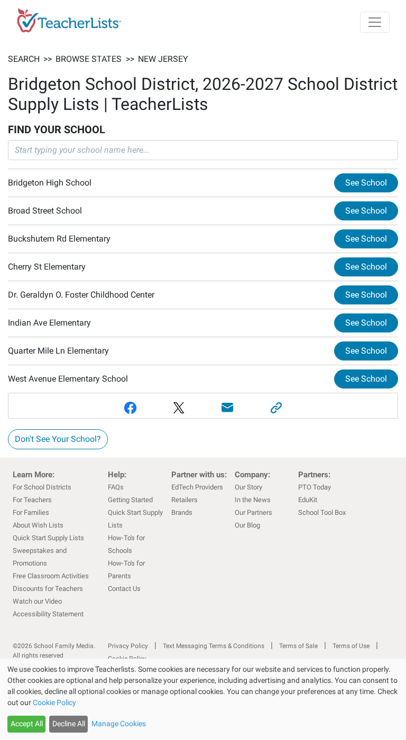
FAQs (116, 487)
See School (366, 183)
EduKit (307, 500)
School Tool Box (322, 512)
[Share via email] (227, 407)
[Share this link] (276, 407)
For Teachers (32, 500)
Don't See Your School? (58, 439)
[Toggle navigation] (375, 22)
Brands (181, 512)
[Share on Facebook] (130, 407)
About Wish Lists (38, 525)
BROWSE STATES (89, 59)
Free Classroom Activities (51, 576)
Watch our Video (37, 601)
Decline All (68, 723)
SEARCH (24, 59)
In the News (253, 500)
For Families (31, 512)
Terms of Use (351, 646)
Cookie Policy (54, 702)
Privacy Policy (128, 646)
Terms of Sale (298, 646)
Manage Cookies (118, 723)
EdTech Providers (197, 487)
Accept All (27, 723)
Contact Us (124, 589)
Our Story (248, 487)
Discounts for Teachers (48, 589)
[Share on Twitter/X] (178, 407)
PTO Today (314, 487)
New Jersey (163, 59)
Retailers (184, 500)
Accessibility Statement (48, 614)
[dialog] (203, 699)
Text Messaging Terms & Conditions (213, 646)
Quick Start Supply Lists (48, 538)
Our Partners (253, 512)
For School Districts (42, 487)
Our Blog (247, 525)
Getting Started (130, 500)
